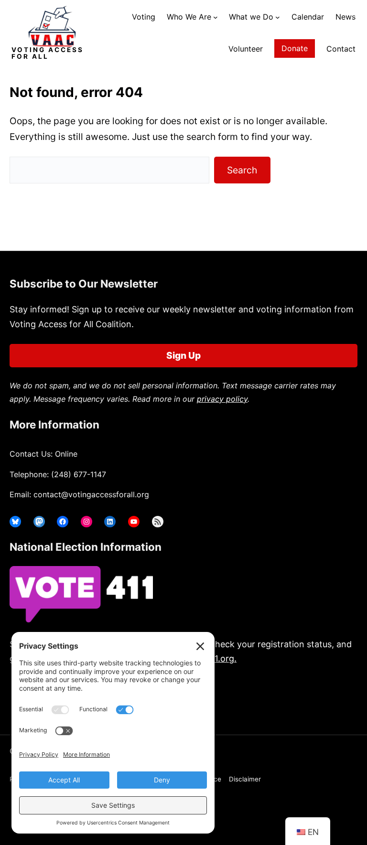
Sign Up (183, 355)
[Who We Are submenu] (215, 17)
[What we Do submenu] (277, 17)
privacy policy (222, 399)
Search (242, 170)
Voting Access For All (47, 53)
